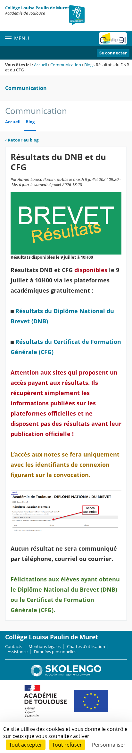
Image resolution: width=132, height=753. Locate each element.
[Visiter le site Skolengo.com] (66, 675)
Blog (88, 65)
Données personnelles (55, 651)
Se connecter (113, 53)
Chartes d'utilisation (86, 646)
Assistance (18, 651)
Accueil (40, 65)
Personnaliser (109, 744)
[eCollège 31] (113, 38)
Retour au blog (21, 140)
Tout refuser (67, 744)
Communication (65, 65)
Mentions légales (45, 646)
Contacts (13, 646)
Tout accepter (25, 744)
